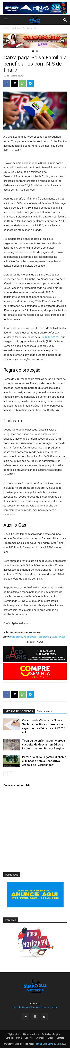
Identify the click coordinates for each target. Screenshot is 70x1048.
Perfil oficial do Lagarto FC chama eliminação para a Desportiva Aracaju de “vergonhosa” (44, 761)
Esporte (28, 1037)
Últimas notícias (31, 1034)
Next (62, 40)
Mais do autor (44, 711)
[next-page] (11, 773)
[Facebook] (6, 83)
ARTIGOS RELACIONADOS (19, 711)
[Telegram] (30, 83)
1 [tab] (33, 51)
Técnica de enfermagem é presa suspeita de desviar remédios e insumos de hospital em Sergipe (43, 744)
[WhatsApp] (22, 83)
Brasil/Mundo (29, 28)
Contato (60, 1037)
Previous (7, 40)
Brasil (50, 1037)
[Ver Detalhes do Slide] (35, 40)
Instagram (15, 636)
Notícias (16, 28)
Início (5, 28)
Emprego (40, 1037)
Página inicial (14, 1034)
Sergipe (9, 1037)
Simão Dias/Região (51, 1034)
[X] (14, 83)
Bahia (19, 1037)
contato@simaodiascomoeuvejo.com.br (35, 1007)
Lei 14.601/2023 (49, 337)
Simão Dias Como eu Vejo (48, 1043)
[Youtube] (44, 1016)
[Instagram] (35, 1016)
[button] (5, 20)
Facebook (29, 636)
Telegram (43, 636)
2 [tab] (37, 51)
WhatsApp (58, 636)
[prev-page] (5, 773)
